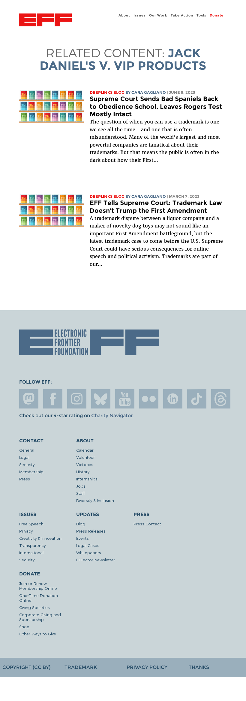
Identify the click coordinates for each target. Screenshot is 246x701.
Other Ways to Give (37, 633)
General (26, 450)
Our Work (158, 15)
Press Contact (147, 523)
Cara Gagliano (148, 92)
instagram (76, 398)
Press (24, 479)
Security (26, 464)
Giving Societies (34, 607)
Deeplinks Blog (107, 92)
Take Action (182, 15)
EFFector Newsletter (95, 559)
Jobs (81, 486)
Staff (80, 493)
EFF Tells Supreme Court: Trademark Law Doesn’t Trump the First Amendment (156, 206)
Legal (24, 457)
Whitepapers (88, 552)
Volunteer (85, 457)
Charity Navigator (111, 415)
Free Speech (31, 523)
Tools (201, 15)
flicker (148, 398)
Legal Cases (87, 545)
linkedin (172, 398)
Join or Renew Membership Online (38, 585)
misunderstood (108, 137)
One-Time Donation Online (38, 597)
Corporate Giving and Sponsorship (40, 617)
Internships (87, 479)
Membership (31, 471)
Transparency (32, 545)
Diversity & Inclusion (95, 500)
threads (220, 398)
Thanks (199, 667)
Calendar (85, 450)
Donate (217, 15)
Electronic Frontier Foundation (45, 20)
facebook (52, 398)
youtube (124, 398)
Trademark (80, 667)
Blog (80, 523)
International (31, 552)
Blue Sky (100, 398)
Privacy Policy (147, 667)
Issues (140, 15)
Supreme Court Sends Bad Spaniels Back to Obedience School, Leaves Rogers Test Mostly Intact (156, 106)
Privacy (26, 531)
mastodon (28, 398)
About (124, 15)
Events (82, 538)
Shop (24, 626)
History (82, 471)
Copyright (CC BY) (26, 667)
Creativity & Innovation (40, 538)
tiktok (196, 398)
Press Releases (91, 531)
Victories (84, 464)
